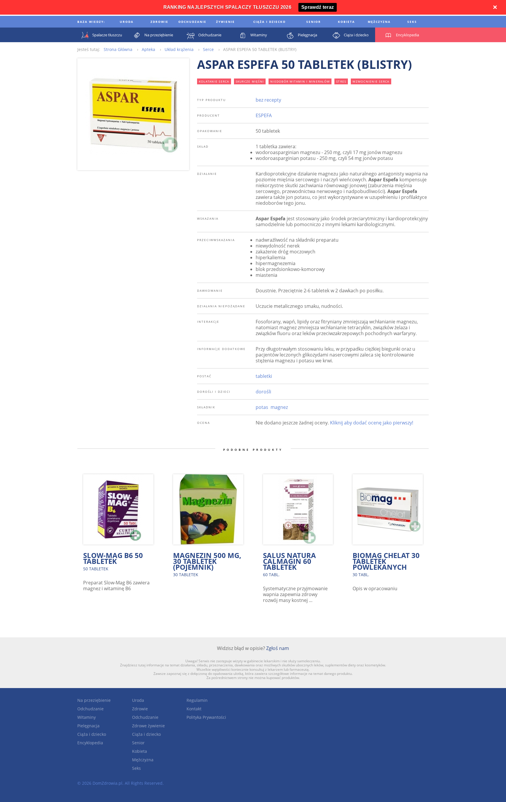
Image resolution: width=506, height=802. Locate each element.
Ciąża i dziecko (91, 734)
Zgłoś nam (277, 648)
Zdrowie (140, 708)
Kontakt (194, 708)
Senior (138, 742)
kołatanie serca (214, 81)
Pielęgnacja (88, 725)
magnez (279, 407)
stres (341, 81)
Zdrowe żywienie (148, 725)
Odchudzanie (90, 708)
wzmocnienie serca (371, 81)
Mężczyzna (142, 759)
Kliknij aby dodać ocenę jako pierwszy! (371, 422)
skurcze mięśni (250, 81)
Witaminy (86, 717)
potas (262, 407)
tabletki (264, 376)
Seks (136, 768)
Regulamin (197, 700)
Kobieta (139, 751)
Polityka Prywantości (206, 717)
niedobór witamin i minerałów (300, 81)
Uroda (138, 700)
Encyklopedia (90, 742)
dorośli (263, 391)
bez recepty (268, 100)
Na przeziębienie (94, 700)
